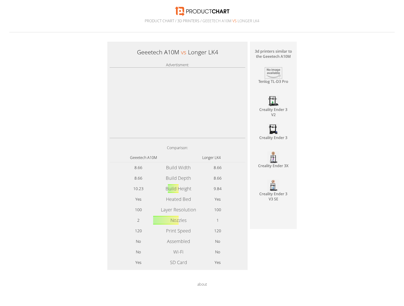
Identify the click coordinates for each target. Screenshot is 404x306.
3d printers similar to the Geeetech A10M (273, 54)
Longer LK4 (211, 157)
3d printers (188, 20)
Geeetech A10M (143, 157)
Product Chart (159, 20)
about (202, 284)
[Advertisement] (177, 103)
